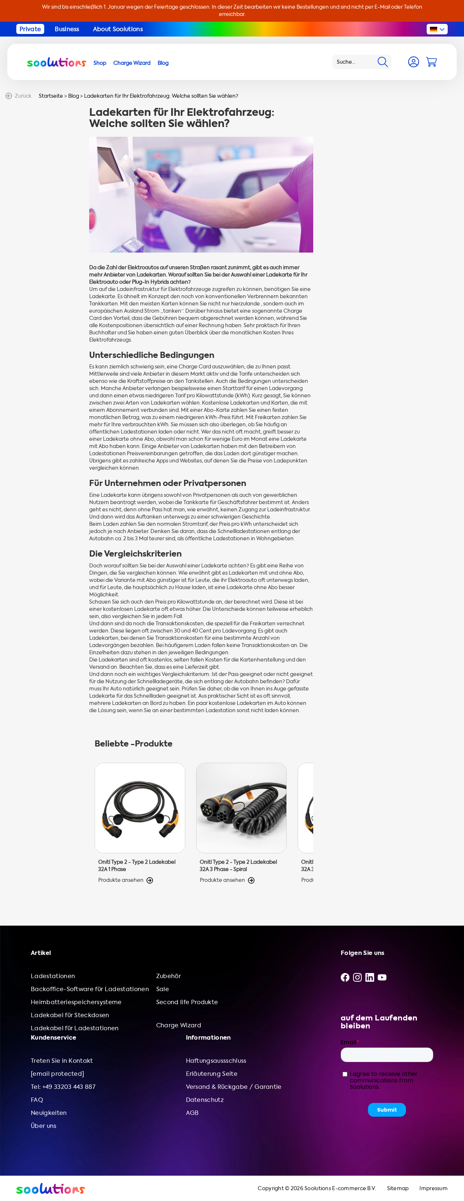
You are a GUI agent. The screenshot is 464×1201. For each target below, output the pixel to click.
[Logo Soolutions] (56, 62)
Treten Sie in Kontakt (62, 1061)
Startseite (51, 96)
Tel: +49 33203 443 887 (63, 1087)
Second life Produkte (187, 1002)
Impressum (433, 1188)
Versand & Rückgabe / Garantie (234, 1087)
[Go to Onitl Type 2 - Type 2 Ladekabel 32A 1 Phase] (140, 823)
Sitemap (398, 1188)
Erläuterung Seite (211, 1074)
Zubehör (168, 976)
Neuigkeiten (49, 1113)
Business (67, 29)
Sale (162, 989)
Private (30, 29)
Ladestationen (53, 976)
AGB (192, 1113)
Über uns (44, 1126)
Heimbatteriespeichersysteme (76, 1002)
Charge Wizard (178, 1025)
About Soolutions (118, 29)
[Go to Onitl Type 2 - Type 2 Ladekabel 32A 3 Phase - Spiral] (241, 823)
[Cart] (431, 61)
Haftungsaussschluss (216, 1061)
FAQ (37, 1100)
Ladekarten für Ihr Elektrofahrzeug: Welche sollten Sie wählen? (161, 96)
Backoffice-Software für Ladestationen (90, 989)
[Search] (383, 62)
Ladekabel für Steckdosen (70, 1015)
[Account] (413, 61)
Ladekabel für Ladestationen (75, 1028)
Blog (73, 96)
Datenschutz (205, 1100)
